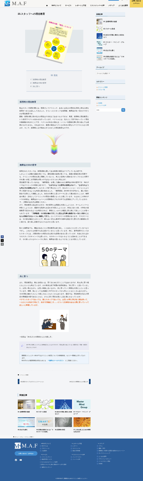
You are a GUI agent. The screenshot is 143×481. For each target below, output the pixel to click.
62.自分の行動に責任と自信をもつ (113, 36)
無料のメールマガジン (56, 360)
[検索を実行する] (123, 110)
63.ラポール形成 (109, 29)
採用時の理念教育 (39, 79)
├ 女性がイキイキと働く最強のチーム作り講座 (53, 464)
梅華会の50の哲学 (39, 83)
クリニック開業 (24, 375)
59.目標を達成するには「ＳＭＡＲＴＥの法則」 (113, 57)
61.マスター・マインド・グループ (113, 43)
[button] (2, 236)
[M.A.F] (15, 3)
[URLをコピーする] (2, 244)
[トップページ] (47, 5)
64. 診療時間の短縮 (110, 21)
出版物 (100, 103)
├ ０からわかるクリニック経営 (48, 462)
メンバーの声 (102, 105)
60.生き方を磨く (109, 50)
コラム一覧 (101, 89)
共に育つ (36, 86)
